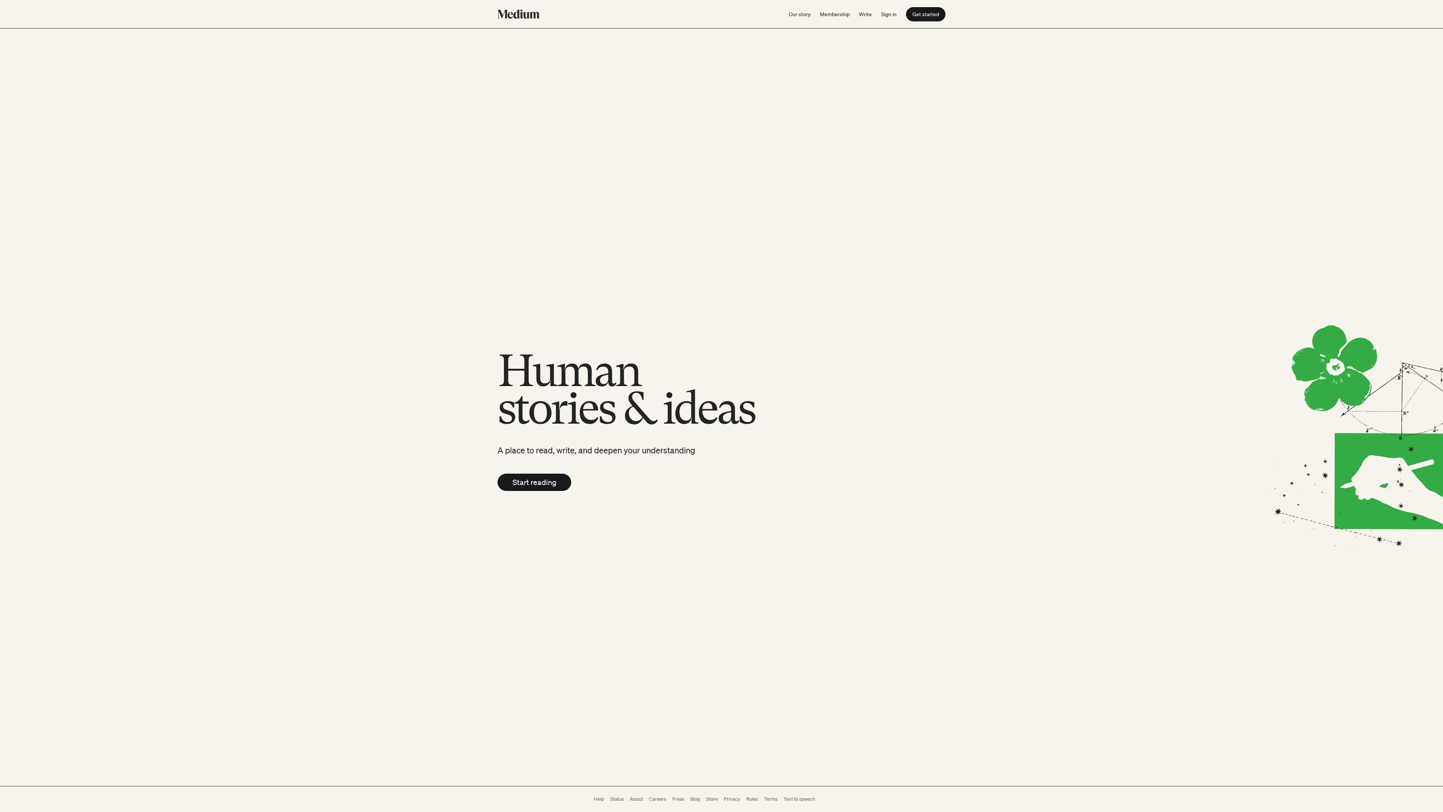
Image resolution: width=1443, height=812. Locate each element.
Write (865, 14)
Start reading (535, 482)
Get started (925, 14)
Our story (800, 14)
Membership (835, 14)
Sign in (889, 14)
